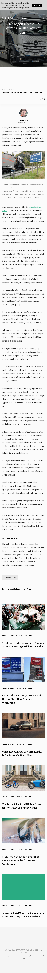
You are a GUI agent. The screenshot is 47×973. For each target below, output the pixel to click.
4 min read (27, 906)
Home (5, 956)
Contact (19, 956)
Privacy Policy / (30, 956)
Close (37, 5)
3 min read (27, 688)
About (11, 956)
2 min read (27, 744)
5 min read (27, 636)
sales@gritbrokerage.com (16, 7)
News (4, 636)
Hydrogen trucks (10, 577)
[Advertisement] (23, 61)
